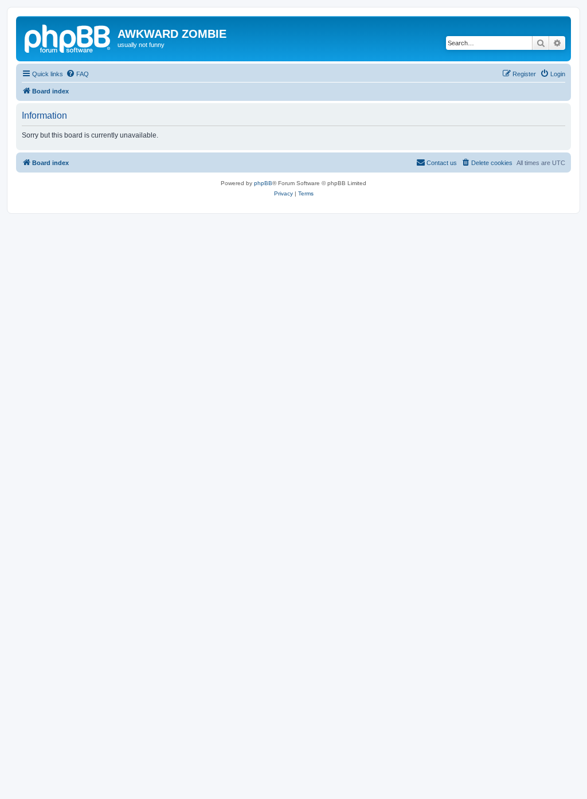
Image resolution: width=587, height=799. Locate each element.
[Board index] (68, 37)
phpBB (263, 183)
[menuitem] (77, 74)
